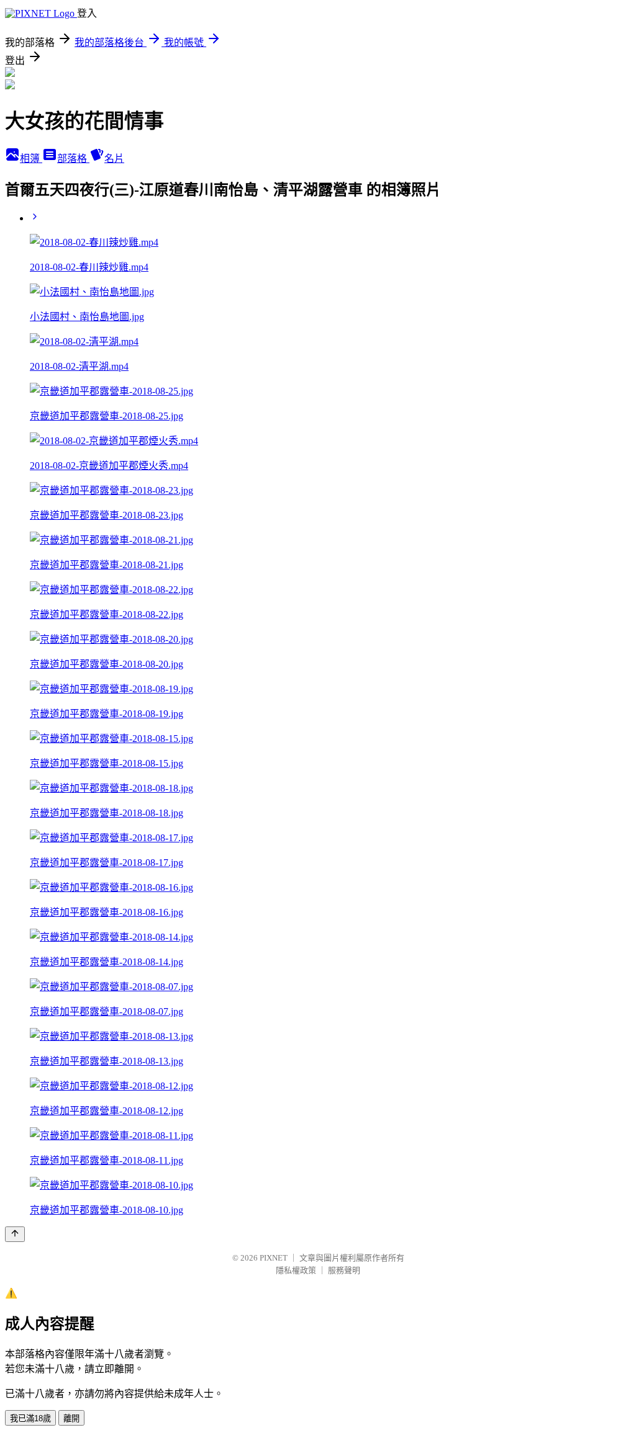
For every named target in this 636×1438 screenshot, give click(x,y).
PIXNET (274, 1257)
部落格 (73, 158)
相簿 (31, 158)
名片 (114, 158)
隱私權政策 (296, 1270)
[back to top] (15, 1234)
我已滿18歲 (30, 1418)
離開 (71, 1418)
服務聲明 (344, 1270)
